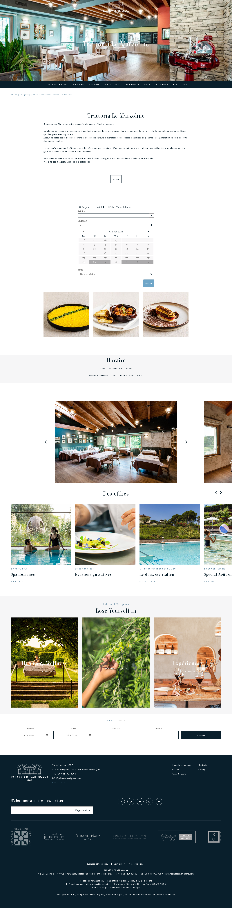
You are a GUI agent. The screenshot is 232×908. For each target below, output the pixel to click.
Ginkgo (148, 84)
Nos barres (162, 84)
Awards (175, 769)
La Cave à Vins (179, 84)
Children (82, 221)
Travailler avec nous (181, 765)
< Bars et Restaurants (42, 95)
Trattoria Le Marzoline (127, 84)
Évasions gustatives (93, 574)
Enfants (158, 728)
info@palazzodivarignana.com (66, 778)
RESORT (111, 721)
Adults (81, 211)
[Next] (186, 442)
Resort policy (136, 864)
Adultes (116, 728)
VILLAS (122, 721)
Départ (73, 728)
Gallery (201, 769)
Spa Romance (23, 574)
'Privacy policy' (118, 864)
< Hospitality (25, 95)
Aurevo (107, 84)
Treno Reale (78, 84)
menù (116, 179)
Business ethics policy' (98, 864)
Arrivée (30, 728)
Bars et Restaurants (56, 84)
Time (80, 269)
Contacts (202, 765)
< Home (14, 95)
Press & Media (179, 774)
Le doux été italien (156, 574)
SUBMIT (201, 735)
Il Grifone (94, 84)
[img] (66, 314)
